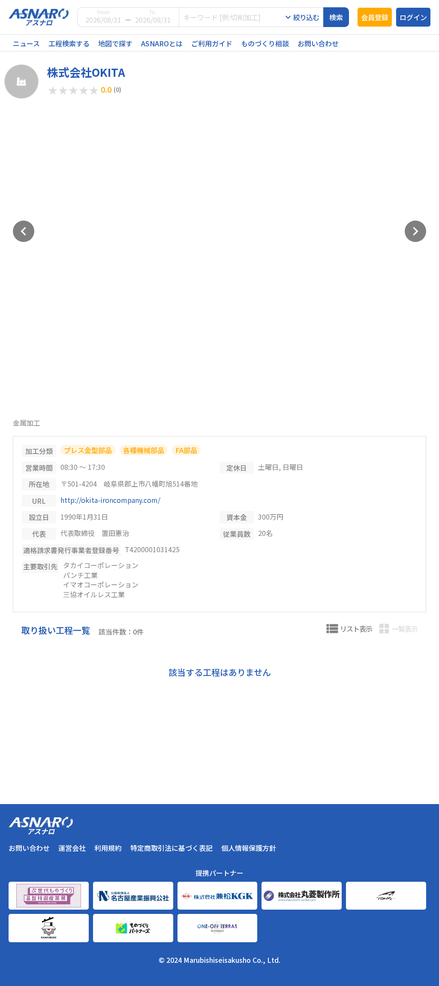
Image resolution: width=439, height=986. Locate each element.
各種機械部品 (143, 450)
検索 (336, 17)
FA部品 (186, 450)
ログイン (413, 17)
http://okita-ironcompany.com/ (110, 500)
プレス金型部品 (88, 450)
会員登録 (374, 17)
